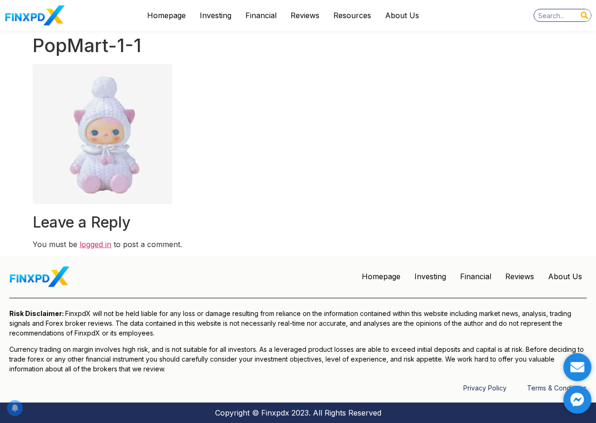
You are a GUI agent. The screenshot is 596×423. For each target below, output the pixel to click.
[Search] (584, 15)
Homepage (166, 15)
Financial (261, 15)
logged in (95, 244)
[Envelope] (577, 367)
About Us (402, 15)
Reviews (305, 15)
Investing (215, 15)
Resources (352, 15)
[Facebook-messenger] (577, 400)
